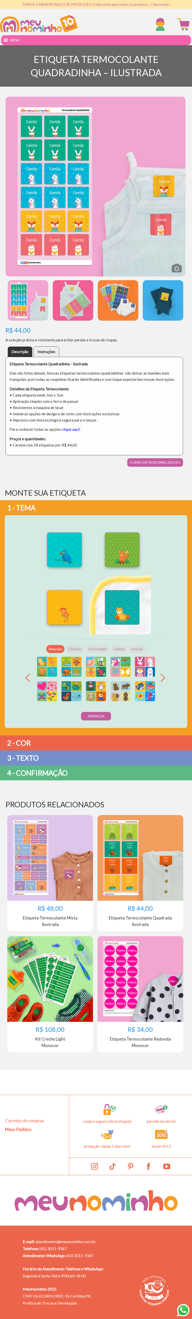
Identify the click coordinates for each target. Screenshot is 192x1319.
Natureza (55, 649)
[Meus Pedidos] (162, 24)
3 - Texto (23, 758)
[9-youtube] (166, 1166)
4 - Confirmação (37, 773)
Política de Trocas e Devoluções (50, 1303)
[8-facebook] (148, 1166)
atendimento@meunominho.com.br (66, 1241)
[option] (96, 186)
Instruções (46, 351)
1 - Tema (21, 507)
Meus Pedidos (18, 1129)
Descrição (20, 351)
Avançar (96, 716)
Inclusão (137, 649)
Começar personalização (155, 462)
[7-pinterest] (130, 1166)
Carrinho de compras (24, 1120)
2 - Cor (19, 743)
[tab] (20, 351)
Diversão (75, 649)
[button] (15, 40)
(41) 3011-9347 (53, 1248)
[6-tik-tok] (112, 1166)
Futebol (119, 649)
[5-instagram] (94, 1166)
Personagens (97, 649)
